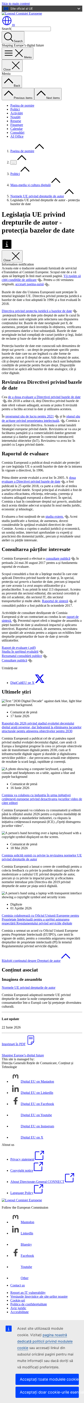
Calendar (16, 128)
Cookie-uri (17, 1300)
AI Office (16, 136)
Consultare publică (14, 660)
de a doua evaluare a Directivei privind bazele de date (44, 397)
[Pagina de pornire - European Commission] (22, 13)
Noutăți (15, 117)
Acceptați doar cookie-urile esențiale (49, 1392)
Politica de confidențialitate (28, 1304)
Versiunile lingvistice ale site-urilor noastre (39, 1296)
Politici (15, 109)
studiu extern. (54, 516)
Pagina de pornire (22, 105)
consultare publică (58, 558)
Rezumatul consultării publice (22, 656)
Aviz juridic (18, 1308)
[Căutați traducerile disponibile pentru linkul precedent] (39, 280)
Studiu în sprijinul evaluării (20, 651)
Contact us (17, 1285)
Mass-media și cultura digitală (30, 185)
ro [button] (13, 24)
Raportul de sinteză (55, 601)
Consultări (17, 132)
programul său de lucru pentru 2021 (29, 416)
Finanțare (16, 125)
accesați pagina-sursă (29, 284)
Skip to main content (16, 3)
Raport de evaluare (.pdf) (19, 647)
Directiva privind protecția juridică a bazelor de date (37, 311)
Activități (16, 113)
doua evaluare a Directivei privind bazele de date (39, 479)
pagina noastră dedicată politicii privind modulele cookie (45, 1341)
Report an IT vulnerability (28, 1292)
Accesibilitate (19, 1312)
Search (6, 29)
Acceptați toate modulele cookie (49, 1379)
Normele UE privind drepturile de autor (37, 196)
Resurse (15, 121)
